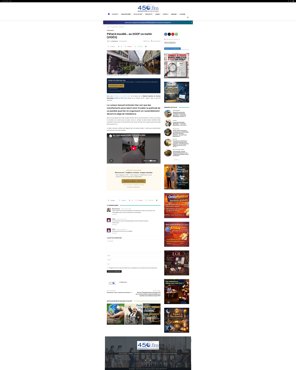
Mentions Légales (156, 353)
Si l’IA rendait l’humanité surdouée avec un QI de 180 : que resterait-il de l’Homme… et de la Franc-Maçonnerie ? (152, 320)
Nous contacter (123, 353)
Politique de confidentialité (169, 353)
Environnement (111, 316)
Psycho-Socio (147, 315)
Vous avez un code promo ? (114, 91)
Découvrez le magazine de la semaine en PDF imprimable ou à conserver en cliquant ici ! (148, 22)
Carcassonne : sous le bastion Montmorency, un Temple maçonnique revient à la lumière (181, 153)
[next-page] (110, 327)
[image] (176, 65)
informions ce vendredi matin (122, 96)
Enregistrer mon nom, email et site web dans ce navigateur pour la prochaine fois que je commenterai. (133, 267)
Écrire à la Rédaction (170, 42)
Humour (127, 318)
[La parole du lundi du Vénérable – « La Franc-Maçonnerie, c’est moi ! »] (134, 314)
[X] (291, 1)
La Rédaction (114, 41)
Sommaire (137, 353)
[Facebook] (289, 1)
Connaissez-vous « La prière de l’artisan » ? (119, 292)
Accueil (108, 27)
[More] (145, 46)
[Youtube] (293, 1)
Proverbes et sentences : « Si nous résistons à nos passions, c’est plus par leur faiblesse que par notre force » (181, 143)
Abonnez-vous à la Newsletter (172, 48)
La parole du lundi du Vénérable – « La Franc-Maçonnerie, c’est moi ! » (133, 321)
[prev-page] (108, 327)
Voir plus (176, 159)
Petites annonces (145, 353)
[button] (187, 17)
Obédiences (121, 27)
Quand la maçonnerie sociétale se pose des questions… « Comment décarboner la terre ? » (114, 321)
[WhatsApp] (176, 34)
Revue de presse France (178, 149)
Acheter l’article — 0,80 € (116, 85)
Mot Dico (175, 139)
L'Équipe (130, 353)
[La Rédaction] (108, 41)
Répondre (114, 214)
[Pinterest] (172, 34)
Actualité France (114, 27)
